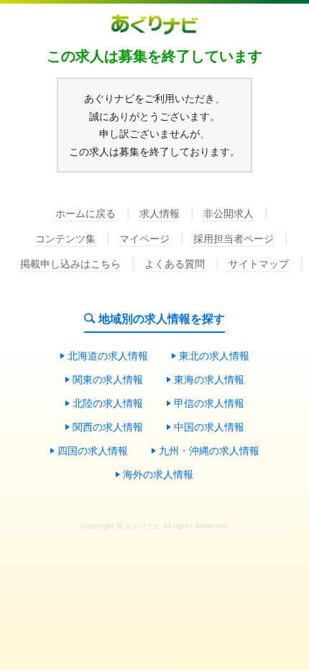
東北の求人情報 (214, 356)
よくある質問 (174, 264)
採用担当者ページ (233, 239)
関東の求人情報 (108, 380)
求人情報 (159, 213)
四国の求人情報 (92, 451)
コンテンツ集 (65, 239)
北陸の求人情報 (108, 403)
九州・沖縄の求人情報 (209, 451)
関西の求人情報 (108, 427)
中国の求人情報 (209, 427)
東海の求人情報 (209, 380)
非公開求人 (228, 213)
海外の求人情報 (158, 474)
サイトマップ (259, 264)
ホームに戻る (85, 213)
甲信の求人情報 (209, 403)
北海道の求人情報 (108, 356)
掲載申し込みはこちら (70, 264)
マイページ (144, 239)
